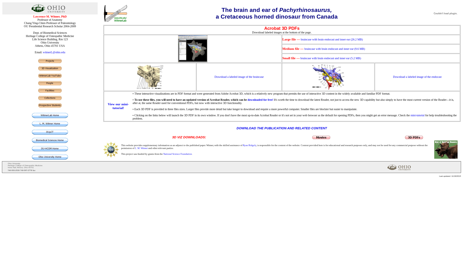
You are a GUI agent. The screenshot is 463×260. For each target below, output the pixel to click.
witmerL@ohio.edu (54, 52)
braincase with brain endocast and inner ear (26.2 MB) (332, 39)
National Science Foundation (177, 154)
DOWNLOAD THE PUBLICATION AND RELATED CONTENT (282, 128)
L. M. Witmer (141, 148)
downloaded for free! (260, 99)
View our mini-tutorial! (118, 106)
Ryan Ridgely (249, 145)
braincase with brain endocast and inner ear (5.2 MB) (330, 58)
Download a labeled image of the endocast (417, 76)
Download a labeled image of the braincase (239, 76)
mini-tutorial (417, 115)
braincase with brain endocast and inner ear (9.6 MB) (334, 48)
